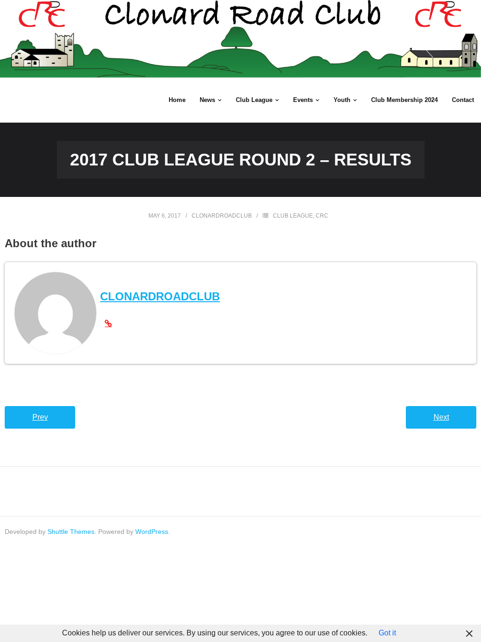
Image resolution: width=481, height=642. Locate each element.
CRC (322, 215)
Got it (387, 633)
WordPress (151, 531)
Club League (293, 215)
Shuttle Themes (70, 531)
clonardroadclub (222, 215)
